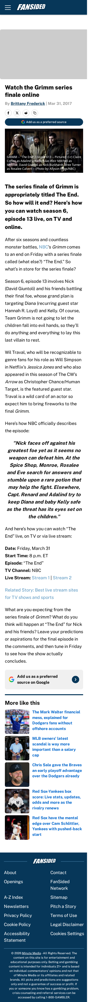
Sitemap (58, 897)
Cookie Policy (17, 924)
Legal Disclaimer (67, 924)
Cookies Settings (67, 933)
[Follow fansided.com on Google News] (75, 679)
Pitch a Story (63, 906)
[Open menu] (8, 7)
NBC (43, 246)
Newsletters (16, 906)
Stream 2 (62, 577)
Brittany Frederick (28, 103)
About (10, 872)
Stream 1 (41, 577)
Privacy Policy (18, 915)
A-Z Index (13, 897)
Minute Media (31, 953)
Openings (13, 881)
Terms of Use (63, 915)
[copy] (34, 113)
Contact (58, 872)
